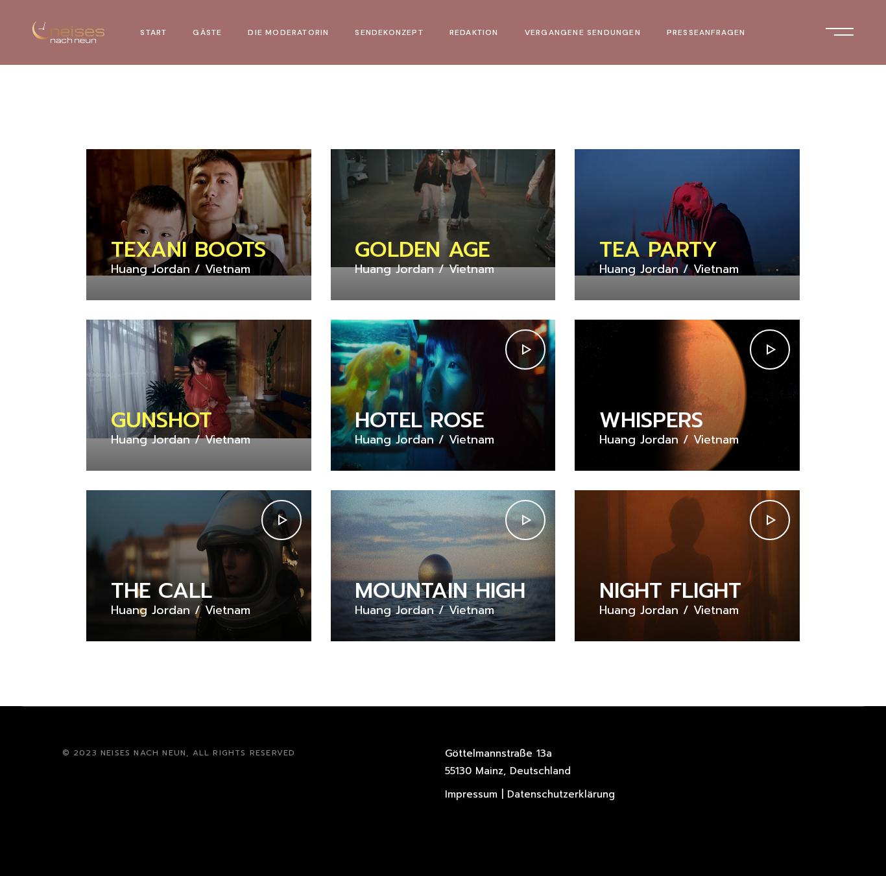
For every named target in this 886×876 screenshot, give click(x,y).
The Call (161, 590)
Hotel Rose (419, 420)
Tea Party (658, 249)
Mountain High (440, 590)
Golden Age (422, 249)
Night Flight (670, 590)
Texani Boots (188, 249)
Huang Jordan (150, 269)
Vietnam (227, 269)
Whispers (651, 420)
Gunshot (161, 420)
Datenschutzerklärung (561, 794)
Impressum (471, 794)
